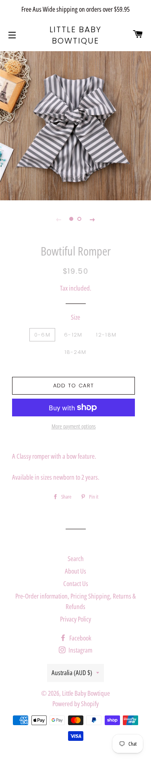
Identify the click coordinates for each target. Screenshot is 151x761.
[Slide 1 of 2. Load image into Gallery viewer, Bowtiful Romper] (72, 219)
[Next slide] (92, 219)
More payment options (74, 426)
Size (75, 317)
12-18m (106, 335)
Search (76, 558)
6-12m (73, 335)
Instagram (79, 650)
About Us (75, 571)
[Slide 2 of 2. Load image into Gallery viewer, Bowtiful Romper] (80, 219)
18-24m (75, 352)
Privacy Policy (75, 619)
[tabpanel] (75, 124)
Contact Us (75, 583)
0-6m (42, 335)
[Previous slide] (59, 219)
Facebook (79, 637)
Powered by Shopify (75, 703)
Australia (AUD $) (72, 672)
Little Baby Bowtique (76, 35)
